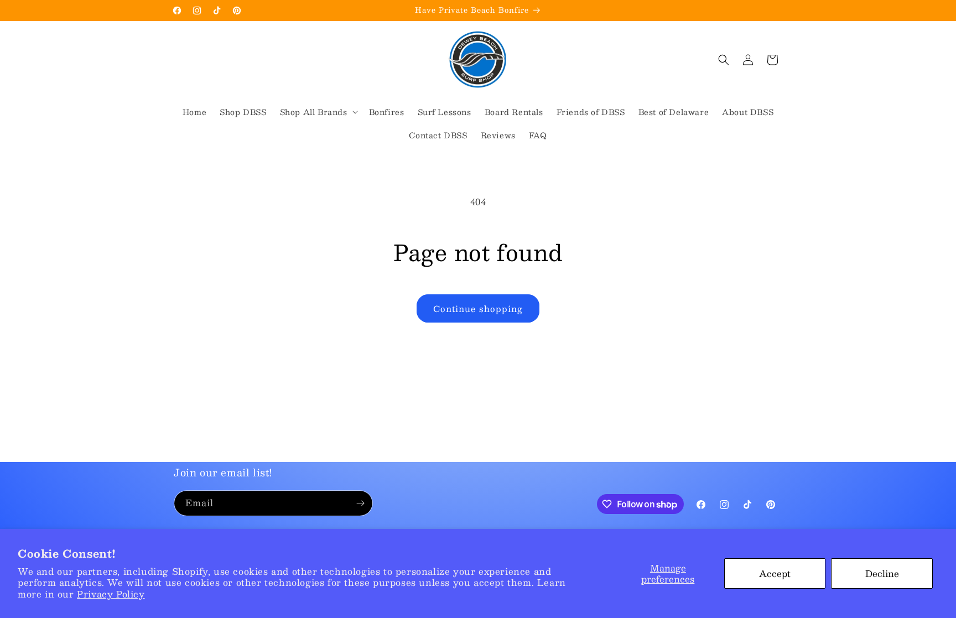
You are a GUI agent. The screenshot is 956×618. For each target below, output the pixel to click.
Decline (882, 573)
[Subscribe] (360, 503)
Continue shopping (478, 308)
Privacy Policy (110, 593)
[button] (317, 111)
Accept (775, 573)
